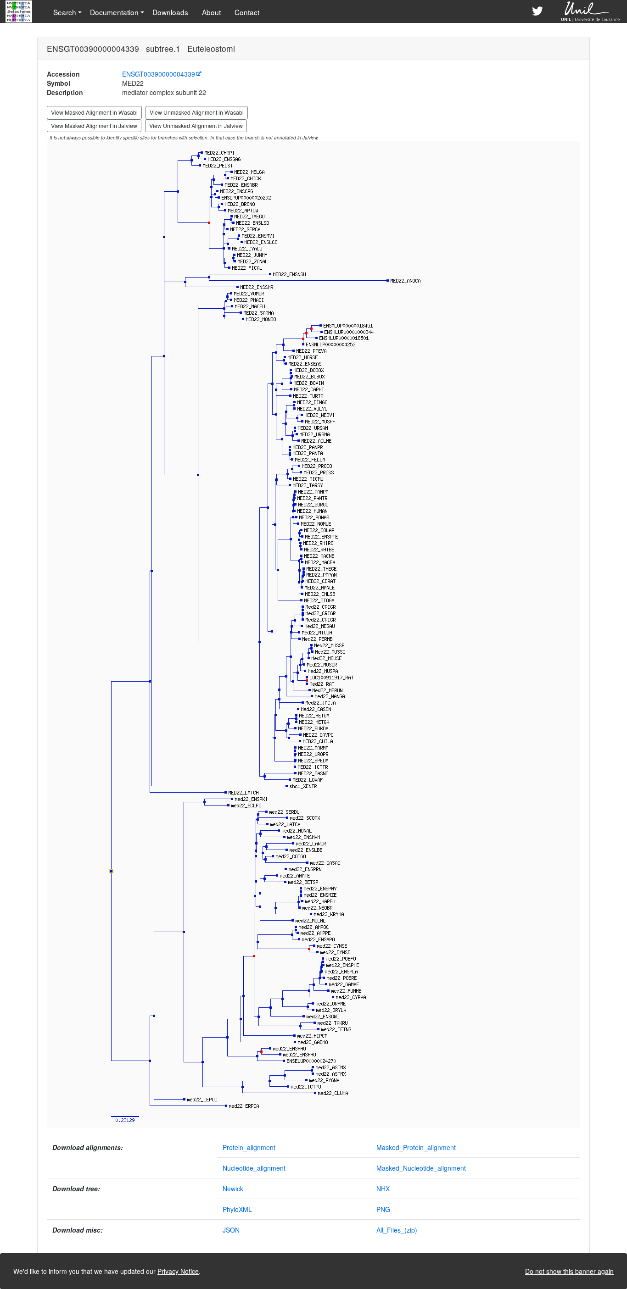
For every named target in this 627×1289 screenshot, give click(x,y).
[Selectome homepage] (19, 11)
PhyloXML (237, 1209)
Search (64, 12)
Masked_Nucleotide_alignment (421, 1167)
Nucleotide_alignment (254, 1167)
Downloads (170, 12)
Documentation (114, 12)
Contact (247, 12)
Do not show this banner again (569, 1271)
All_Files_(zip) (396, 1229)
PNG (383, 1209)
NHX (383, 1188)
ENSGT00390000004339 (158, 73)
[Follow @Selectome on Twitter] (537, 11)
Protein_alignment (249, 1147)
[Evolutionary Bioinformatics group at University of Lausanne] (591, 11)
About (211, 12)
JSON (231, 1229)
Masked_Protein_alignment (416, 1147)
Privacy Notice (178, 1271)
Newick (233, 1188)
